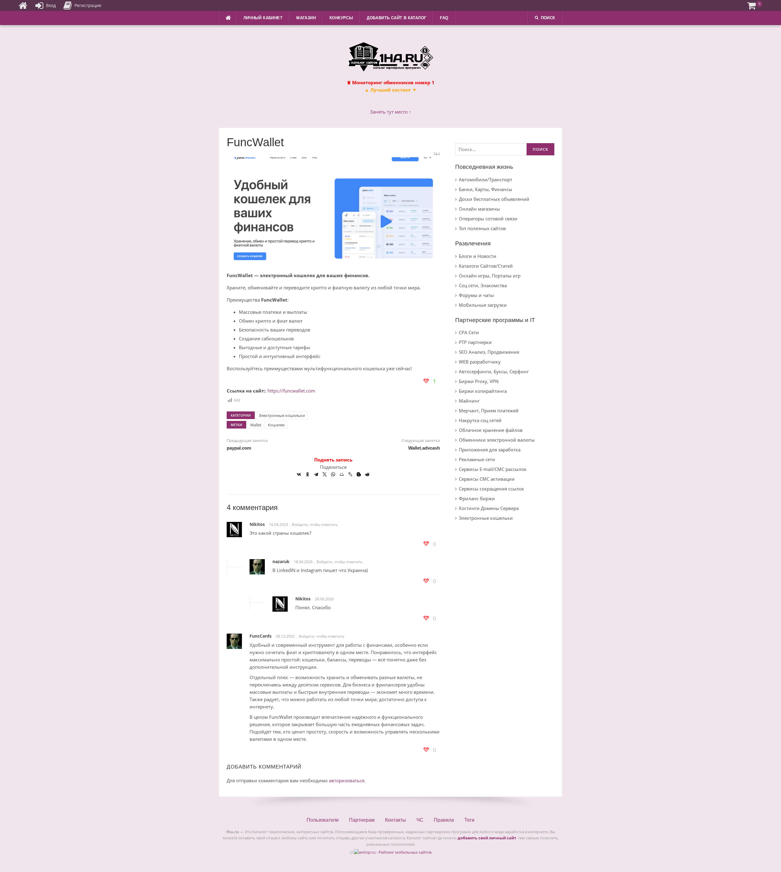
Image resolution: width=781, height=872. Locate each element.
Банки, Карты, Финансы (485, 189)
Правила (444, 820)
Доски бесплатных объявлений (494, 199)
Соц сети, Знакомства (483, 285)
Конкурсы (341, 18)
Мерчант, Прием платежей (489, 410)
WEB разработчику (480, 362)
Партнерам (362, 820)
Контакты (395, 820)
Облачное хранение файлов (491, 430)
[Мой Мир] (341, 474)
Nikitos (257, 524)
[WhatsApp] (333, 474)
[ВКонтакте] (299, 474)
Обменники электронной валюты (497, 440)
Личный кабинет (263, 18)
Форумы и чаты (476, 295)
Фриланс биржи (477, 498)
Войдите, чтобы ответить (315, 524)
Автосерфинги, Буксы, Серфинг (494, 371)
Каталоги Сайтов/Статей (486, 266)
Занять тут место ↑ (390, 112)
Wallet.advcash (424, 447)
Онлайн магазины (479, 209)
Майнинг (469, 401)
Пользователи (323, 820)
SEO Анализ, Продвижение (489, 352)
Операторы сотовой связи (488, 218)
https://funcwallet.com (291, 391)
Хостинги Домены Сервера (489, 508)
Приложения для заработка (489, 450)
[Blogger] (358, 474)
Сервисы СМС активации (487, 479)
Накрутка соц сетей (480, 420)
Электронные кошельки (282, 415)
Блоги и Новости (477, 256)
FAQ (444, 18)
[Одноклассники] (307, 474)
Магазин (306, 18)
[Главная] (22, 5)
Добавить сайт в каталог (396, 18)
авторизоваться (346, 780)
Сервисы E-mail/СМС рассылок (493, 469)
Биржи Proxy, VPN (478, 381)
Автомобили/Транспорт (485, 179)
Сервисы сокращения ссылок (491, 489)
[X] (324, 474)
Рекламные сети (477, 459)
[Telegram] (316, 474)
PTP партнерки (475, 342)
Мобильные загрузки (483, 305)
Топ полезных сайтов (482, 228)
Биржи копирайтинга (483, 391)
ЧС (419, 820)
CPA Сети (469, 332)
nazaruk (281, 561)
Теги (469, 820)
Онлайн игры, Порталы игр (489, 276)
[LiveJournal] (350, 474)
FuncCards (261, 636)
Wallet (255, 425)
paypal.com (239, 447)
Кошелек (276, 425)
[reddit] (367, 474)
